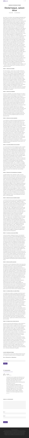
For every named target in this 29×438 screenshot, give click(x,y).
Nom (4, 411)
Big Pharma (10, 5)
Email (4, 415)
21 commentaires (17, 12)
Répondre (8, 393)
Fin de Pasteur (15, 5)
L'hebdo (19, 5)
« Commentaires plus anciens (8, 371)
